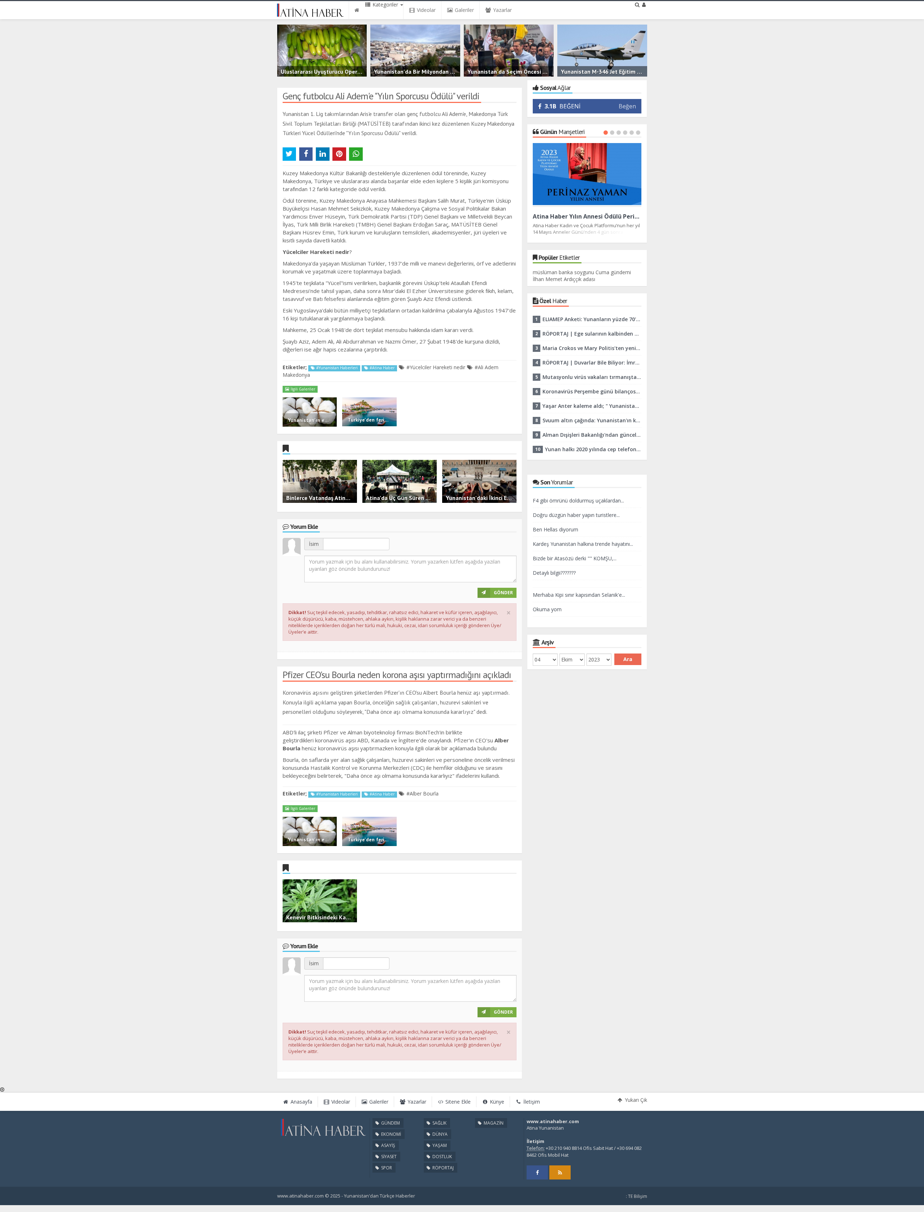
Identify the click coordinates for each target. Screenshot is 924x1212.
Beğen (627, 106)
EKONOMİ (390, 1134)
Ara (627, 659)
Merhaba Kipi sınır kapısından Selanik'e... (579, 594)
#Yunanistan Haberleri (336, 367)
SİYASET (388, 1156)
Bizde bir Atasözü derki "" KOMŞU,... (574, 558)
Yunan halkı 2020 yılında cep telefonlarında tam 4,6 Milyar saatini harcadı (593, 449)
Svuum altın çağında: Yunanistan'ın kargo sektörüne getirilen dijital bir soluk (591, 420)
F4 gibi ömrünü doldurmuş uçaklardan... (578, 500)
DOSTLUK (441, 1156)
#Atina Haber (382, 367)
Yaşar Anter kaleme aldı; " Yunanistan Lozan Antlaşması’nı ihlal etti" (591, 405)
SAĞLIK (438, 1123)
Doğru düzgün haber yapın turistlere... (576, 515)
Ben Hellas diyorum (555, 529)
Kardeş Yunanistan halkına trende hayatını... (583, 543)
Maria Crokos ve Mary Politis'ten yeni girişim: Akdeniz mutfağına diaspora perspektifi (591, 348)
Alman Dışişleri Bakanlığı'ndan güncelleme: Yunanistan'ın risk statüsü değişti (591, 434)
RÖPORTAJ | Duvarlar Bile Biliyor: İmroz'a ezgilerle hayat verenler (591, 362)
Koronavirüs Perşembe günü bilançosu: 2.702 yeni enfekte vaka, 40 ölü (591, 391)
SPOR (386, 1168)
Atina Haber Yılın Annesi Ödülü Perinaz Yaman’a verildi (587, 216)
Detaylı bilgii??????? (554, 572)
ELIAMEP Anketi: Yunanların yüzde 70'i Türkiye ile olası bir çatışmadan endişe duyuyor (591, 319)
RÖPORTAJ (442, 1168)
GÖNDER (503, 593)
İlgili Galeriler (302, 389)
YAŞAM (439, 1145)
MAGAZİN (493, 1123)
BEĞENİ (562, 106)
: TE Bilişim (636, 1196)
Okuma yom (547, 609)
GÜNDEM (390, 1123)
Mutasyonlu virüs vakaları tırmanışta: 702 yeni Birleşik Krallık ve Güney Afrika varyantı (591, 377)
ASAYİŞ (387, 1145)
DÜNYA (439, 1134)
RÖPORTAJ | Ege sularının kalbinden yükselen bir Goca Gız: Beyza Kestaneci (591, 333)
